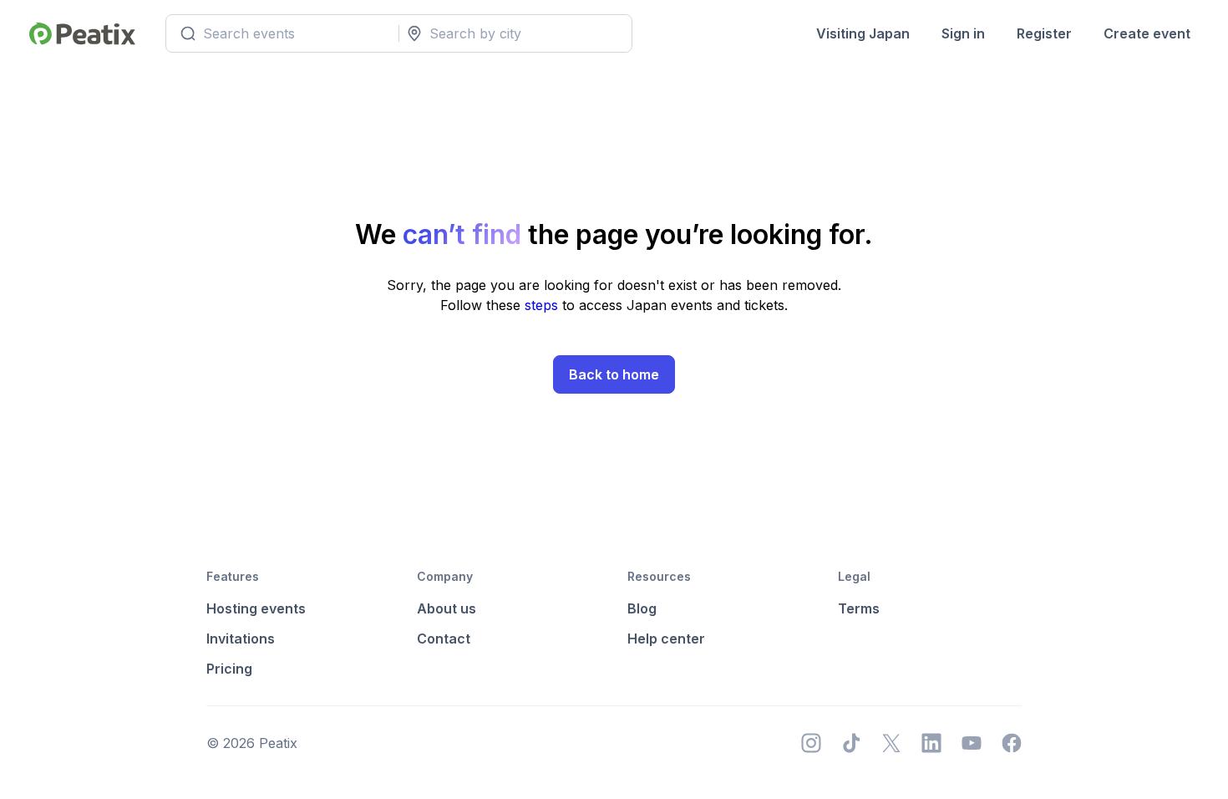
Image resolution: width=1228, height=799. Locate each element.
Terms (859, 608)
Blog (642, 608)
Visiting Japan (863, 33)
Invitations (240, 638)
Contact (443, 638)
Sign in (963, 33)
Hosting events (256, 608)
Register (1044, 33)
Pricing (229, 668)
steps (543, 305)
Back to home (614, 374)
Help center (666, 638)
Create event (1147, 33)
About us (446, 608)
